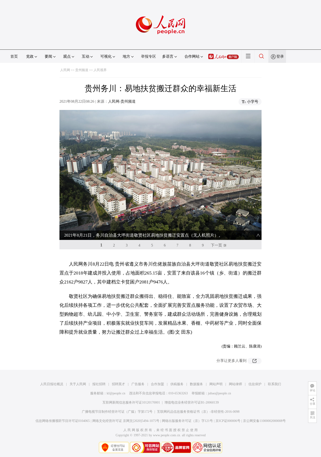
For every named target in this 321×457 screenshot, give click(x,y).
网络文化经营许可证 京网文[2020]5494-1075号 (125, 421)
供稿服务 (177, 384)
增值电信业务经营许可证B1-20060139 (191, 402)
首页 (14, 56)
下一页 (216, 245)
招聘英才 (118, 384)
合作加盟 (157, 384)
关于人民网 (78, 384)
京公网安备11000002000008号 (264, 421)
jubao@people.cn (219, 393)
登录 (280, 56)
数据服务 (196, 384)
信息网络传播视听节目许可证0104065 (62, 421)
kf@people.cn (116, 393)
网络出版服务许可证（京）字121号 (187, 421)
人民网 (65, 70)
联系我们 (274, 384)
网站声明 (216, 384)
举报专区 (148, 56)
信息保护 (255, 384)
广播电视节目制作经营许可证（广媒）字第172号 (117, 411)
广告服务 (138, 384)
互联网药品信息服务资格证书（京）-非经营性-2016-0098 (198, 411)
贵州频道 (81, 70)
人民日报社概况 (51, 384)
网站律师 (235, 384)
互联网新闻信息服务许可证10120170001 (131, 402)
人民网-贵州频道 (122, 101)
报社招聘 (99, 384)
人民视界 (100, 70)
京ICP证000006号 (227, 421)
